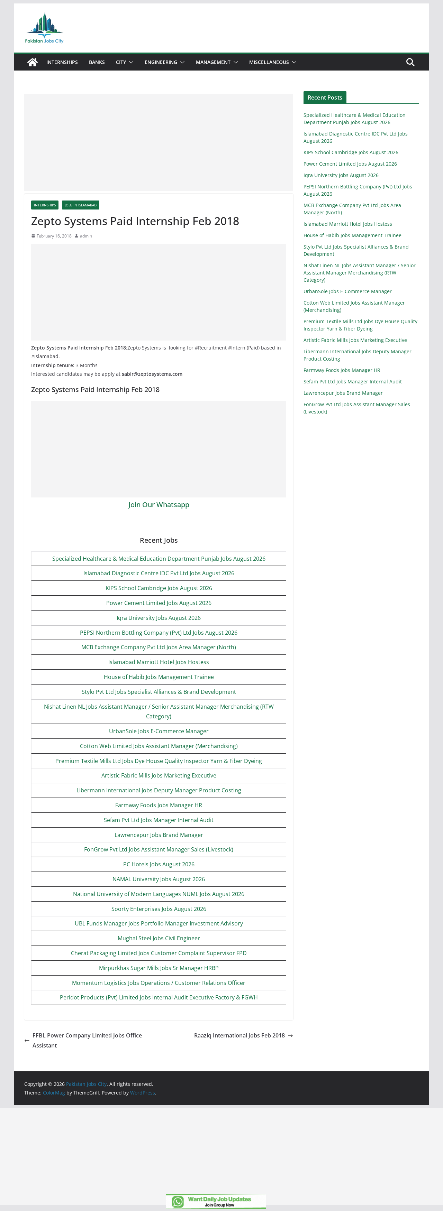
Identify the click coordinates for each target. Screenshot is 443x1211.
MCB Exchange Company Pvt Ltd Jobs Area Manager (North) (158, 647)
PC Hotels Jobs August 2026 (159, 864)
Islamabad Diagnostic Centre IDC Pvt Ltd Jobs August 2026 (158, 573)
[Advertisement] (158, 142)
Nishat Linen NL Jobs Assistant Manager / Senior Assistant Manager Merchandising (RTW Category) (360, 272)
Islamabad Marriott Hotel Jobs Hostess (158, 662)
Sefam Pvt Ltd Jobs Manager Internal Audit (159, 820)
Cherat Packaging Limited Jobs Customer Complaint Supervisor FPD (159, 953)
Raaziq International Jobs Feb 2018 (239, 1035)
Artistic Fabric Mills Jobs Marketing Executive (158, 775)
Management (213, 62)
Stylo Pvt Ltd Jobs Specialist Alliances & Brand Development (159, 692)
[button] (130, 62)
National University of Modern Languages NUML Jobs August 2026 (158, 894)
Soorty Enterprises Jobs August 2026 (158, 909)
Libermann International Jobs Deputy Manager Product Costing (158, 790)
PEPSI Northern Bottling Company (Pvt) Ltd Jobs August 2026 (158, 632)
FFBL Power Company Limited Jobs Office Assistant (87, 1040)
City (121, 62)
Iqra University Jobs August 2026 (159, 618)
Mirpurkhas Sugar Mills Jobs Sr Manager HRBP (159, 968)
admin (86, 236)
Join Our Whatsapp (158, 504)
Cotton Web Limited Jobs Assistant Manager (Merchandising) (159, 746)
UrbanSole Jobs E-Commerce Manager (159, 731)
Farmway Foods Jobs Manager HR (158, 805)
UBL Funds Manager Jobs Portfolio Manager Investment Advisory (159, 923)
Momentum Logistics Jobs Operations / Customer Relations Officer (158, 983)
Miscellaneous (269, 62)
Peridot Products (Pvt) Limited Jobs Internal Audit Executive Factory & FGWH (159, 997)
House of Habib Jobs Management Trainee (159, 677)
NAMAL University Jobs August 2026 (158, 879)
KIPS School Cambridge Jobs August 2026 (159, 588)
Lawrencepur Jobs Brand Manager (159, 835)
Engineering (161, 62)
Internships (62, 62)
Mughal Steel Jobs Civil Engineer (159, 938)
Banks (97, 62)
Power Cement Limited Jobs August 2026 (158, 603)
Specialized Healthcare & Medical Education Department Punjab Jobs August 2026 (158, 558)
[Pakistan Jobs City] (32, 62)
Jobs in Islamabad (81, 205)
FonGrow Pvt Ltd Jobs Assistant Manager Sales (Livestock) (158, 849)
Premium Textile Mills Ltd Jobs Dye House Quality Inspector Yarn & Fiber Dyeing (158, 761)
